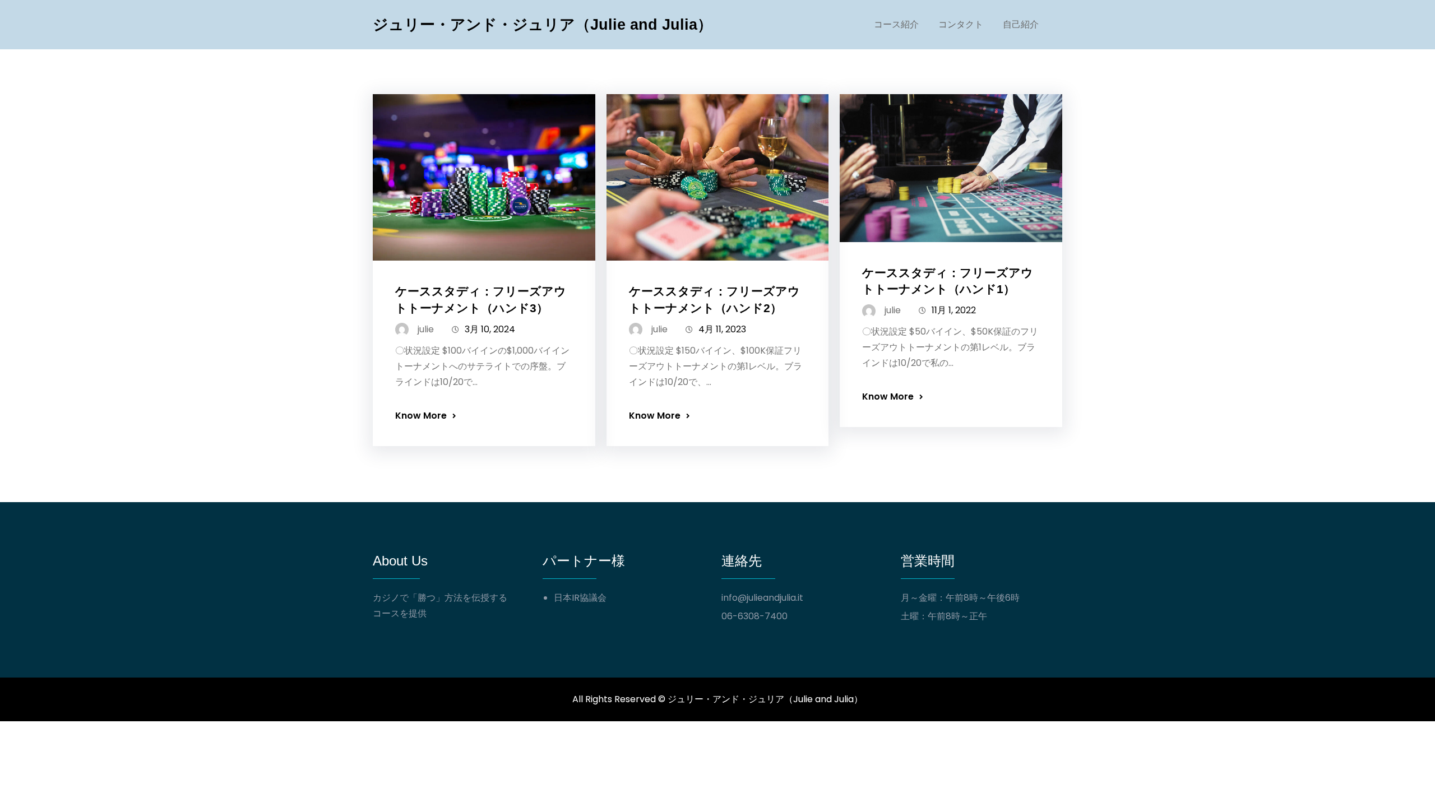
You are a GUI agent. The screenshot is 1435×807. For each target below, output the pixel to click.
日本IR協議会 (580, 597)
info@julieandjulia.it (762, 597)
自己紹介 (1021, 24)
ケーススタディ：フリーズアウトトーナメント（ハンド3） (480, 299)
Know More (421, 415)
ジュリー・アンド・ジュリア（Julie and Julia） (542, 24)
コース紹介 (896, 24)
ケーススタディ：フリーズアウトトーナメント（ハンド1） (947, 280)
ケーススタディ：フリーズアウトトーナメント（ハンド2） (714, 299)
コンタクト (960, 24)
